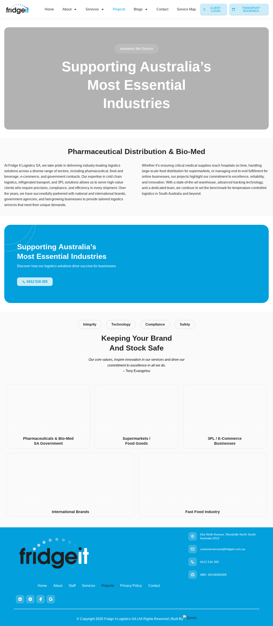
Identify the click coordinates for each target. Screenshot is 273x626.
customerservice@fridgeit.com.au (222, 549)
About (66, 9)
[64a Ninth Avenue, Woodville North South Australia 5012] (192, 536)
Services (92, 9)
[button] (136, 48)
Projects (119, 9)
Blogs (138, 9)
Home (49, 9)
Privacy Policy (131, 585)
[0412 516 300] (192, 562)
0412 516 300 (209, 562)
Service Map (186, 9)
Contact (162, 9)
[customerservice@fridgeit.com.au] (192, 549)
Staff (72, 585)
